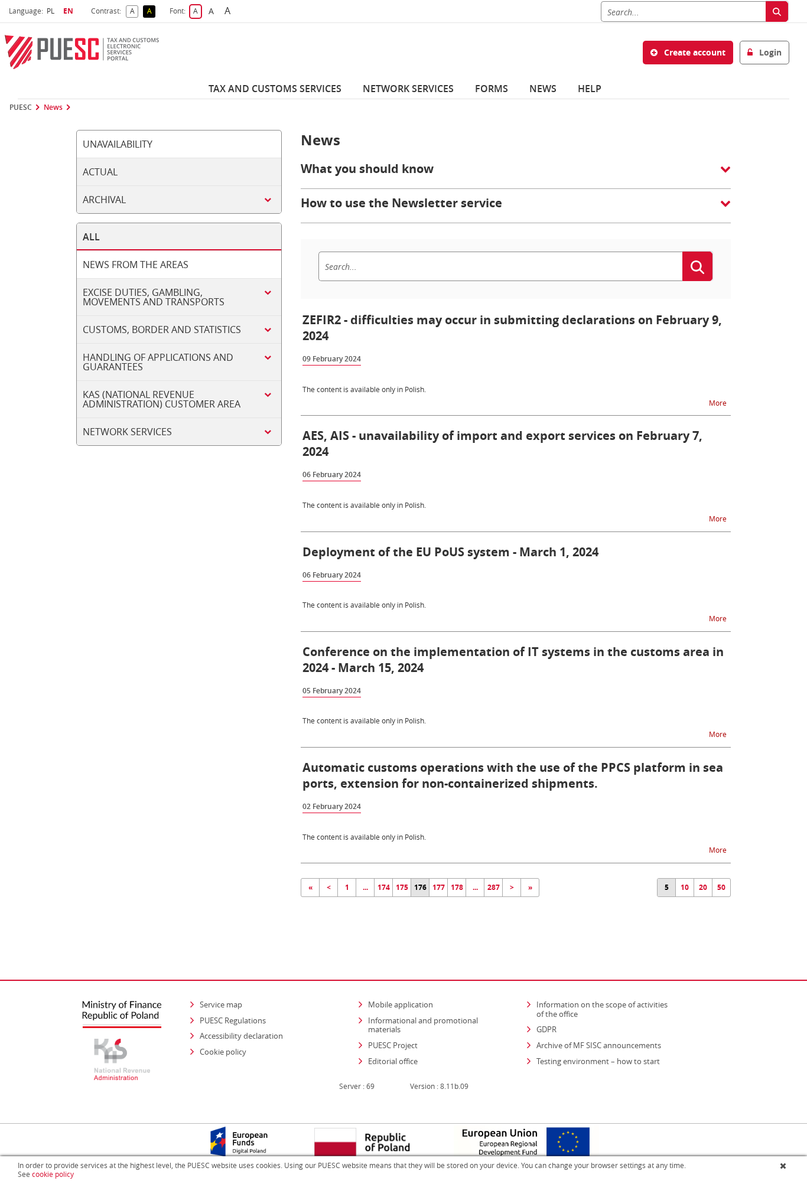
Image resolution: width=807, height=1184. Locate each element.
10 (685, 887)
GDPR (546, 1029)
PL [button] (52, 10)
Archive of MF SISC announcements (598, 1045)
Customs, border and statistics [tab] (162, 329)
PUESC (20, 107)
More (718, 402)
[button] (516, 175)
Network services (408, 88)
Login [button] (769, 52)
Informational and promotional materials (423, 1025)
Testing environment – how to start (598, 1061)
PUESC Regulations (233, 1020)
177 (438, 887)
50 (721, 887)
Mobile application (400, 1004)
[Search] (777, 11)
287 (493, 887)
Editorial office (393, 1061)
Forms (491, 88)
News (543, 88)
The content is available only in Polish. (364, 389)
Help (589, 88)
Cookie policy (223, 1051)
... (365, 887)
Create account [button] (693, 52)
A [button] (134, 11)
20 (703, 887)
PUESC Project (393, 1045)
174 (384, 887)
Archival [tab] (104, 199)
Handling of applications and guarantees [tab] (158, 362)
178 (457, 887)
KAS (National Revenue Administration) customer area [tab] (161, 399)
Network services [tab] (127, 431)
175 (402, 887)
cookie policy (53, 1174)
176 (420, 887)
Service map (221, 1004)
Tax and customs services (275, 88)
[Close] (784, 1165)
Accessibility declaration (241, 1035)
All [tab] (91, 236)
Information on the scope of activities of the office (605, 1009)
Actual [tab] (100, 171)
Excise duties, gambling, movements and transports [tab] (153, 297)
